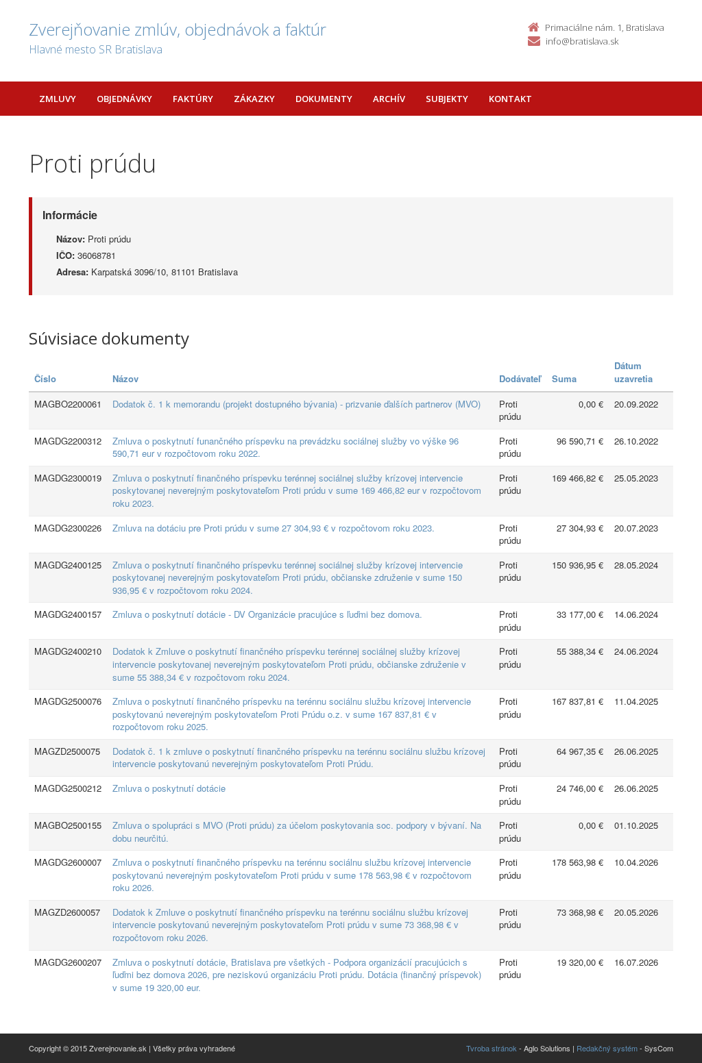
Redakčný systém (607, 1047)
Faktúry (193, 98)
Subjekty (447, 98)
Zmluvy (57, 98)
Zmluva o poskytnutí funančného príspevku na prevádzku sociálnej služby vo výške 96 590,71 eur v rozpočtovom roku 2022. (285, 447)
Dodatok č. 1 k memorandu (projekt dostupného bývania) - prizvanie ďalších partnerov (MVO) (296, 403)
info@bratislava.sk (582, 41)
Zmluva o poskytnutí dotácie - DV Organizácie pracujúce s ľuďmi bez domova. (267, 614)
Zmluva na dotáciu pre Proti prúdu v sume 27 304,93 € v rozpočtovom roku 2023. (273, 527)
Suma (564, 378)
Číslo (45, 378)
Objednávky (124, 98)
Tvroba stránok (491, 1047)
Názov (125, 378)
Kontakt (510, 98)
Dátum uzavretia (633, 372)
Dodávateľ (520, 378)
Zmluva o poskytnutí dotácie (169, 788)
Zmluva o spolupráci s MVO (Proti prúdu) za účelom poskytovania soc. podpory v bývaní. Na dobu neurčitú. (296, 831)
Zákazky (254, 98)
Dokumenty (323, 98)
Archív (389, 98)
